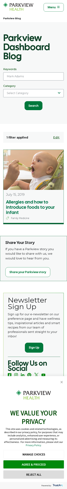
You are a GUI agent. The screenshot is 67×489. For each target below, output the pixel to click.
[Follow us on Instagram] (16, 375)
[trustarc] (57, 485)
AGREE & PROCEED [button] (34, 464)
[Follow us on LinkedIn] (22, 375)
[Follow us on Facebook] (9, 375)
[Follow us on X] (36, 375)
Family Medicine (20, 218)
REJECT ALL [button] (33, 474)
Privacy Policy (33, 445)
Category (9, 86)
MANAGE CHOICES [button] (33, 454)
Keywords (10, 69)
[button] (61, 382)
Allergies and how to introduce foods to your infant (30, 207)
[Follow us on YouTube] (43, 375)
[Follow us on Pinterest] (29, 375)
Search (33, 106)
